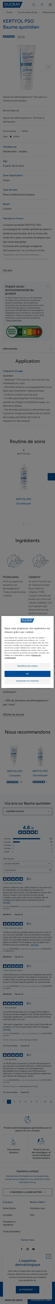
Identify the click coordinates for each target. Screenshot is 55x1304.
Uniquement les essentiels (27, 681)
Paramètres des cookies (27, 666)
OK (27, 674)
